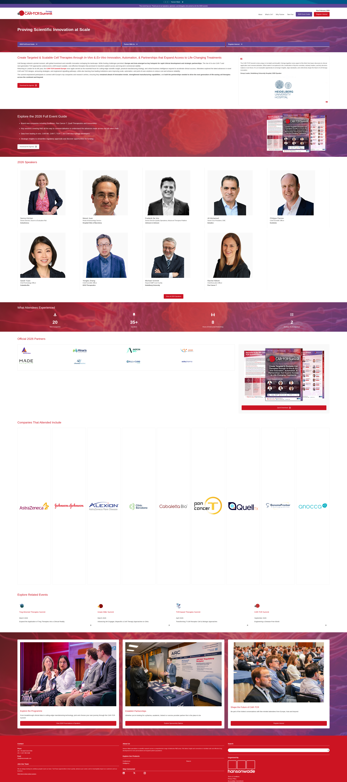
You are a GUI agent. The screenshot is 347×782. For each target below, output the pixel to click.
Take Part (290, 14)
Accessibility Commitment (235, 781)
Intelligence (126, 763)
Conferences (126, 761)
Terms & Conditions (233, 776)
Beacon (188, 761)
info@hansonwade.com (24, 758)
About (260, 14)
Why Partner (280, 14)
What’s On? (269, 14)
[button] (284, 407)
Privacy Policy (232, 779)
